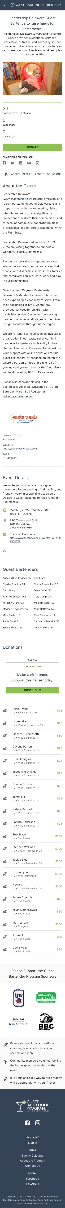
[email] (29, 163)
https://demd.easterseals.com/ (20, 448)
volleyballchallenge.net (18, 396)
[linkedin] (20, 163)
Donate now (32, 689)
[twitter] (12, 163)
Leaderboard (32, 666)
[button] (4, 163)
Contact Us (32, 1165)
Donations (54, 174)
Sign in (32, 1142)
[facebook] (5, 163)
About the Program (32, 1160)
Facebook (32, 1178)
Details (27, 174)
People (39, 174)
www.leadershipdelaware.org (23, 198)
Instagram (32, 1183)
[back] (5, 5)
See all (32, 659)
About (15, 174)
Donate (32, 147)
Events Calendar (32, 1155)
